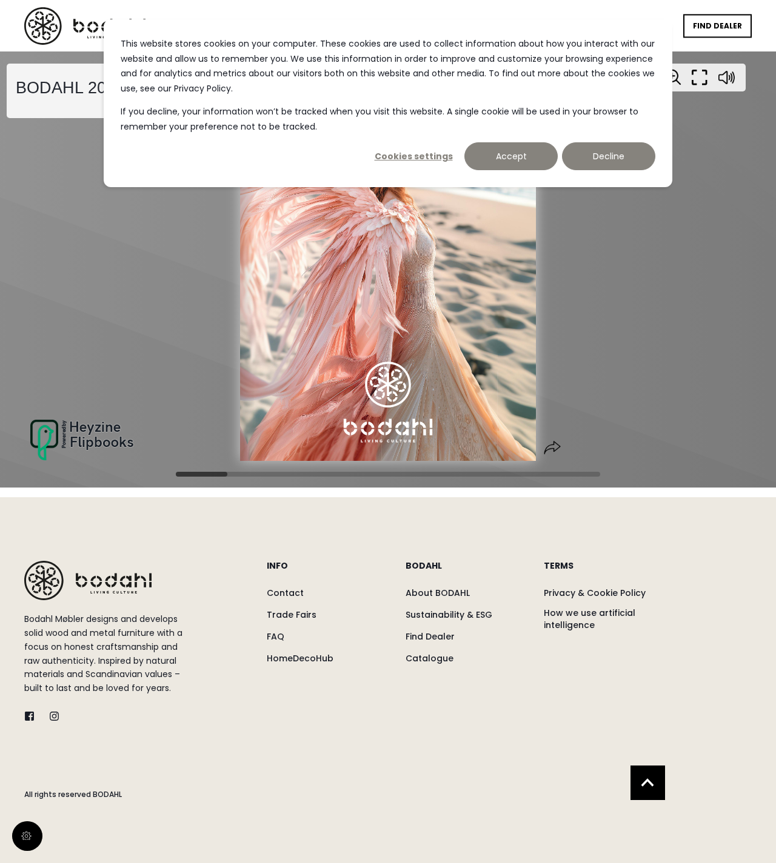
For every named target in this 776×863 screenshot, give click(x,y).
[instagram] (50, 716)
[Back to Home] (85, 25)
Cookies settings (414, 156)
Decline (608, 156)
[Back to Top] (647, 782)
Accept (511, 156)
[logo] (88, 580)
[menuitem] (328, 571)
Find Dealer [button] (717, 26)
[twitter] (33, 716)
